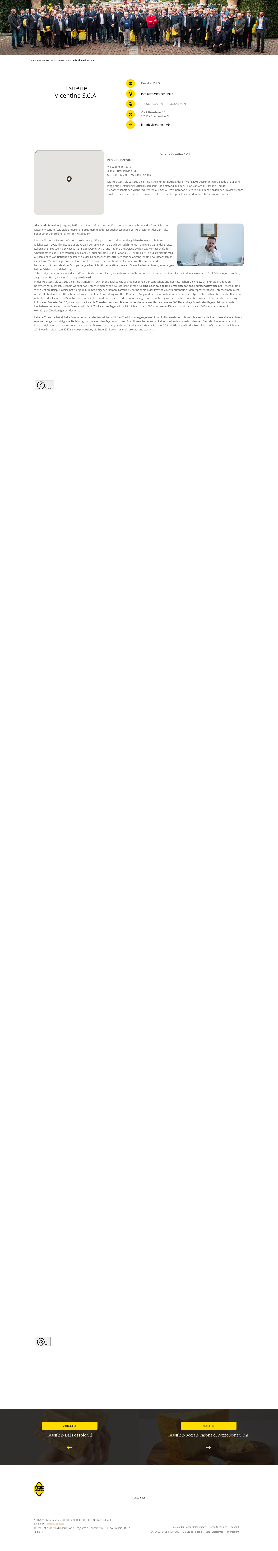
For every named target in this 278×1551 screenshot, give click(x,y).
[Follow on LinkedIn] (151, 1503)
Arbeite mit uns (218, 1526)
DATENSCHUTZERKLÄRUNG (164, 1531)
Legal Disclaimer (214, 1531)
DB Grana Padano (192, 1531)
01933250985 (56, 1524)
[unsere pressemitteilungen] (139, 72)
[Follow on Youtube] (130, 1503)
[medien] (139, 36)
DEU (236, 5)
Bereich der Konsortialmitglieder (189, 1526)
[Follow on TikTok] (156, 1503)
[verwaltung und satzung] (139, 125)
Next (47, 1344)
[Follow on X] (144, 1503)
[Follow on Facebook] (123, 1503)
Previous (49, 388)
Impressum (233, 1531)
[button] (69, 179)
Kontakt (235, 1526)
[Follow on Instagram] (137, 1503)
